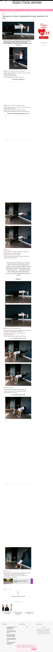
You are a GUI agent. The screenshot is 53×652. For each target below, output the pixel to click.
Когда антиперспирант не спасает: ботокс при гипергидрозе (11, 643)
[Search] (30, 12)
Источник (5, 585)
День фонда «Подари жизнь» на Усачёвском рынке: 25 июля (12, 639)
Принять (34, 649)
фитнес (10, 589)
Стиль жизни (25, 12)
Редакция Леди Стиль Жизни (18, 596)
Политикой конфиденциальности (31, 647)
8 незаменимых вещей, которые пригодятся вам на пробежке (29, 613)
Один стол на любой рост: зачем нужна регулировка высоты (11, 631)
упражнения (5, 589)
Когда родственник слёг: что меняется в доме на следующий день (12, 628)
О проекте (4, 0)
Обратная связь (9, 0)
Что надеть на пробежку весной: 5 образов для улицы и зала (7, 613)
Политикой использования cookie (21, 647)
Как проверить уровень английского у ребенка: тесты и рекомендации (11, 635)
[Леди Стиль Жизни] (26, 5)
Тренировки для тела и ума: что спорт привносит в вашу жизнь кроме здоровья (18, 613)
